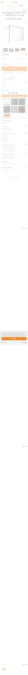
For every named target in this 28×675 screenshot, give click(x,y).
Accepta (14, 338)
